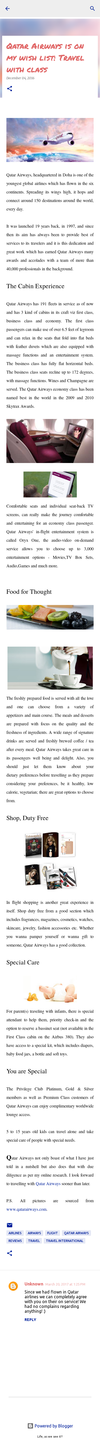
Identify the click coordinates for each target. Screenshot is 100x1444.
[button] (9, 89)
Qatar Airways (48, 1183)
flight (52, 1233)
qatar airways (76, 1233)
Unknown (34, 1283)
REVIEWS (15, 1241)
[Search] (92, 8)
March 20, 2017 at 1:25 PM (65, 1284)
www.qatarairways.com (26, 1209)
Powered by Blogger (53, 1425)
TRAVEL (34, 1241)
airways (34, 1233)
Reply (30, 1320)
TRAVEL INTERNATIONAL (64, 1241)
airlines (15, 1233)
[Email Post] (9, 1227)
